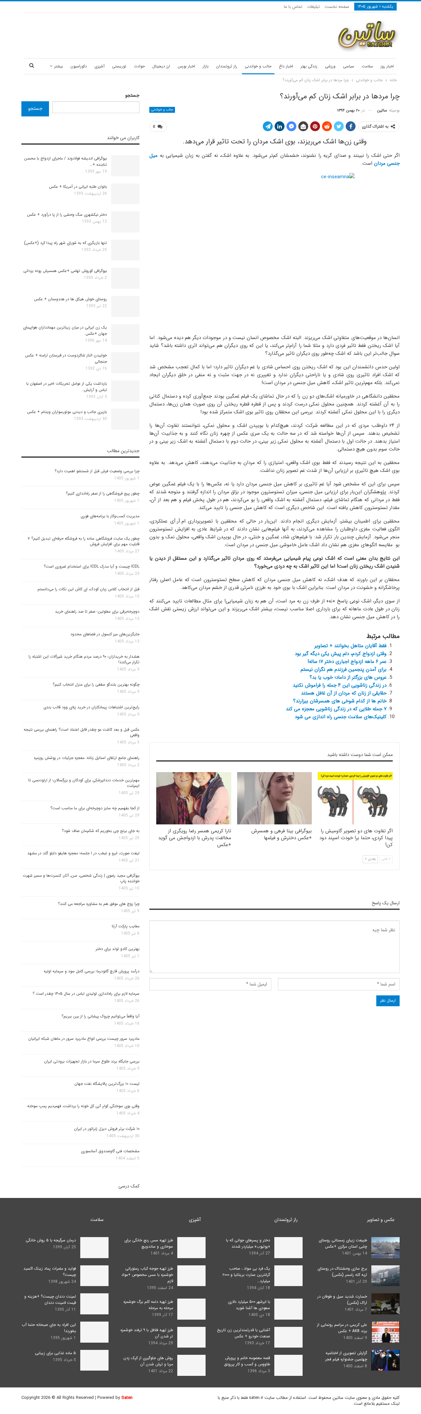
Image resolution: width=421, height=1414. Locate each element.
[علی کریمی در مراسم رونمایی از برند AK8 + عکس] (385, 1332)
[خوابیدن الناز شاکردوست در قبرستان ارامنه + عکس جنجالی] (125, 362)
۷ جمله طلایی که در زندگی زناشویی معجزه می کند (336, 709)
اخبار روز (387, 66)
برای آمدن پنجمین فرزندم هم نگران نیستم (343, 669)
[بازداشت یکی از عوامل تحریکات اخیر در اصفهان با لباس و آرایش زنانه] (125, 391)
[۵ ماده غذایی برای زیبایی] (94, 1360)
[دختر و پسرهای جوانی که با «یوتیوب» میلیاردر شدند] (288, 1247)
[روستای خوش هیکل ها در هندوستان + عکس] (125, 306)
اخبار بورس (186, 66)
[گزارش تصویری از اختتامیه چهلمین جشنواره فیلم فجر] (385, 1360)
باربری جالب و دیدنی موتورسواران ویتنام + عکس (67, 412)
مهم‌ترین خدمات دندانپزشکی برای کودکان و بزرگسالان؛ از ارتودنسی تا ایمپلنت (83, 783)
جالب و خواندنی (258, 66)
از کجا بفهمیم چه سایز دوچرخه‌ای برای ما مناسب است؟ (94, 808)
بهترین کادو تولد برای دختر (117, 949)
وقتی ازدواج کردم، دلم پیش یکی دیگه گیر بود (340, 654)
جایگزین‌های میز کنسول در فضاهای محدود (104, 634)
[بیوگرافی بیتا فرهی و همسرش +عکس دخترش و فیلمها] (274, 798)
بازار (206, 66)
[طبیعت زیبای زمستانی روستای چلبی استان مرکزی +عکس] (385, 1247)
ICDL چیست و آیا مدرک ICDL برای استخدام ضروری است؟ (91, 566)
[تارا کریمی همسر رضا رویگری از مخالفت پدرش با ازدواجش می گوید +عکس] (193, 798)
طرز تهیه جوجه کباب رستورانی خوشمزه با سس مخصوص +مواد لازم (147, 1274)
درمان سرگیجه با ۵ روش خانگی (51, 1240)
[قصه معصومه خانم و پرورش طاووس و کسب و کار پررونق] (288, 1365)
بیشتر (58, 66)
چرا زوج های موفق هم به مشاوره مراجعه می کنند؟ (98, 904)
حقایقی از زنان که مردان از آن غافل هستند (343, 693)
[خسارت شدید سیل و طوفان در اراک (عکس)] (385, 1303)
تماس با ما (293, 6)
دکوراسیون (78, 66)
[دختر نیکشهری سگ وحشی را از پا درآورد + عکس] (125, 221)
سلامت (367, 66)
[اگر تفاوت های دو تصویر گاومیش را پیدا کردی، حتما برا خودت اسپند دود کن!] (355, 798)
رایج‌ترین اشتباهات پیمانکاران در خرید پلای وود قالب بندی (91, 707)
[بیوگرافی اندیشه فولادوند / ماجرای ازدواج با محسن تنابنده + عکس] (125, 165)
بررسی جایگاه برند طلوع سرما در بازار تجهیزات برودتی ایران (91, 1061)
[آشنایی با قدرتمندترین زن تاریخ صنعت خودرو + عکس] (288, 1337)
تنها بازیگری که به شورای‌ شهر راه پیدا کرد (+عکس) (65, 243)
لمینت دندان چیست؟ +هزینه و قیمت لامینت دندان (50, 1299)
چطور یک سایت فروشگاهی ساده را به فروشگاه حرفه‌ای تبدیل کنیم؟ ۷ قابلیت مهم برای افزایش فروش (83, 541)
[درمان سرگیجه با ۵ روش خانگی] (94, 1247)
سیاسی (348, 66)
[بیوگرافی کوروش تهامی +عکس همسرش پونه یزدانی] (125, 278)
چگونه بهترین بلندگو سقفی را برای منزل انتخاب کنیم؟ (96, 684)
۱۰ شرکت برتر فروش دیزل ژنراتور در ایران (106, 1129)
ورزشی (330, 66)
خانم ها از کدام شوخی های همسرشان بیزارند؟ (339, 701)
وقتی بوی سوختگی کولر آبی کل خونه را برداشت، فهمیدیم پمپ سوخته (83, 1106)
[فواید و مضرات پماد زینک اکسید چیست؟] (94, 1275)
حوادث (139, 66)
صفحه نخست (337, 6)
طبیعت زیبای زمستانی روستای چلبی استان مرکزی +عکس (343, 1243)
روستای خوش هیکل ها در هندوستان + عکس (70, 299)
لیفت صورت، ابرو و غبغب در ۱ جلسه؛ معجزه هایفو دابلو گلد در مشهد (83, 853)
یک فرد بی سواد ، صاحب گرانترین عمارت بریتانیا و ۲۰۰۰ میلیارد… (246, 1274)
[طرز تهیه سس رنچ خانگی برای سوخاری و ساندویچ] (191, 1247)
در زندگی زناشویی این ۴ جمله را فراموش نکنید (339, 685)
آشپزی (99, 66)
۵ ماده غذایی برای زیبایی (55, 1353)
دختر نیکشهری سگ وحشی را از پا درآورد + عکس (67, 214)
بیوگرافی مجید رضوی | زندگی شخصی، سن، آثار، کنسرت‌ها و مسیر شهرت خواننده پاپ (81, 878)
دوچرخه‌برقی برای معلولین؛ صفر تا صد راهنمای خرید (97, 611)
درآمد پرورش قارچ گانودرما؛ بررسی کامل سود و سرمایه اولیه (91, 971)
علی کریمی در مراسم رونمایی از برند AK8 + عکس (342, 1328)
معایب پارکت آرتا (125, 926)
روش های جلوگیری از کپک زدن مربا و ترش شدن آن (148, 1361)
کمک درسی (128, 1186)
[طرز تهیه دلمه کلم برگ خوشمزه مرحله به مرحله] (191, 1309)
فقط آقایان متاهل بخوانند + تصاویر (350, 646)
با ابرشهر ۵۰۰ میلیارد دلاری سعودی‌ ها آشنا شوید (249, 1305)
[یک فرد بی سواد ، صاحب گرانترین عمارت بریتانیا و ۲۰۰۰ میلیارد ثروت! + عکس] (288, 1275)
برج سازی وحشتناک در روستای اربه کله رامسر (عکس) (342, 1271)
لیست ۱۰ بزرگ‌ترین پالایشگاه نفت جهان (106, 1084)
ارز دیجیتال (161, 66)
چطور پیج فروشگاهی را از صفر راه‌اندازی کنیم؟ (102, 493)
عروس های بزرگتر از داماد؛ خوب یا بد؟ (348, 677)
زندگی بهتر (309, 66)
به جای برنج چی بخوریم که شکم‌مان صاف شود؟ (100, 831)
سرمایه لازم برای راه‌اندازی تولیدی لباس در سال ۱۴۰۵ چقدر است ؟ (86, 993)
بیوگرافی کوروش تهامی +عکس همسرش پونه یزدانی (65, 271)
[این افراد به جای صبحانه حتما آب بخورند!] (94, 1332)
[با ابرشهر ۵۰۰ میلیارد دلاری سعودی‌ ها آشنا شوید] (288, 1309)
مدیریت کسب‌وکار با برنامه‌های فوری (110, 516)
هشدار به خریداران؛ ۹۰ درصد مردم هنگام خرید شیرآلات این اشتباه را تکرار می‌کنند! (84, 659)
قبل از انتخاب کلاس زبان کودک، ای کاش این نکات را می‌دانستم (88, 589)
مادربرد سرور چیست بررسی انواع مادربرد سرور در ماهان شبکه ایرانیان (83, 1039)
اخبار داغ (286, 66)
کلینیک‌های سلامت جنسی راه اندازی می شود (340, 717)
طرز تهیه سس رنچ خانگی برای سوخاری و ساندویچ (148, 1243)
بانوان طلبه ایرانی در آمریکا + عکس (78, 186)
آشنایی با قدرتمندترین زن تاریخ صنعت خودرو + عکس (243, 1333)
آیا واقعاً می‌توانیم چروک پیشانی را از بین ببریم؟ (100, 1016)
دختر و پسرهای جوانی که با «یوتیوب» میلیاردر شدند (248, 1243)
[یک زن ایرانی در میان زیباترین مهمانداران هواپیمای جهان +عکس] (125, 334)
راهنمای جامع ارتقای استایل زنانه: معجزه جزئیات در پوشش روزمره (86, 758)
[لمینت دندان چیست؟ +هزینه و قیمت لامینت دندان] (94, 1303)
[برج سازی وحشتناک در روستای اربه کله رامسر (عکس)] (385, 1275)
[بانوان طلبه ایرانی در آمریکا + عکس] (125, 194)
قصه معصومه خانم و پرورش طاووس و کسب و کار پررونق (247, 1361)
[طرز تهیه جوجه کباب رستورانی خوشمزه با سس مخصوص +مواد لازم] (191, 1275)
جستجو (132, 95)
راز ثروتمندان (226, 66)
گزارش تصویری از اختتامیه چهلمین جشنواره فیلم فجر (346, 1356)
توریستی (119, 66)
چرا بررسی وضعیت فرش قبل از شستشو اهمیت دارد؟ (97, 471)
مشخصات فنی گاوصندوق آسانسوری (110, 1151)
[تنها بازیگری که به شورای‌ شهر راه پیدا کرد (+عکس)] (125, 250)
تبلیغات (313, 6)
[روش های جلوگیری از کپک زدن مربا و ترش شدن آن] (191, 1365)
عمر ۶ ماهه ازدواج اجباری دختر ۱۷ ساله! (347, 662)
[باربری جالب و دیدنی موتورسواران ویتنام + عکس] (125, 419)
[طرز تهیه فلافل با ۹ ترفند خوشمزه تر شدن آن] (191, 1337)
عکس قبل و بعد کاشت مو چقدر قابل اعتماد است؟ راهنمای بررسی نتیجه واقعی (81, 732)
